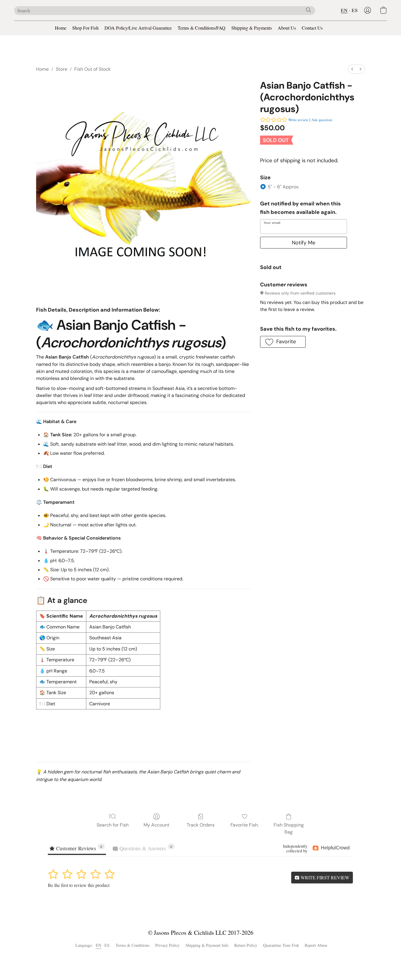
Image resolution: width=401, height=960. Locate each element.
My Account (156, 825)
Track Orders (201, 825)
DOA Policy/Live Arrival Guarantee (138, 28)
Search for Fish (113, 825)
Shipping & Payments (251, 28)
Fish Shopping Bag (289, 828)
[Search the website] (308, 10)
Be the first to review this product (78, 885)
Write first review (324, 877)
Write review (298, 119)
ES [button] (355, 10)
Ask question (321, 119)
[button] (367, 10)
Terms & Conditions (132, 945)
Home (60, 28)
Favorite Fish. (244, 825)
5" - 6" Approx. (283, 187)
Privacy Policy (167, 945)
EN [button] (344, 10)
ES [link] (107, 945)
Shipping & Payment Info (207, 945)
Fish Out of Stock (92, 69)
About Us (287, 28)
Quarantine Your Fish (281, 945)
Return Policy (245, 945)
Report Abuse (316, 945)
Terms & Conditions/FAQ (201, 28)
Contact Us (312, 28)
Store (61, 69)
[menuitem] (352, 69)
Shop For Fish (85, 28)
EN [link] (99, 945)
